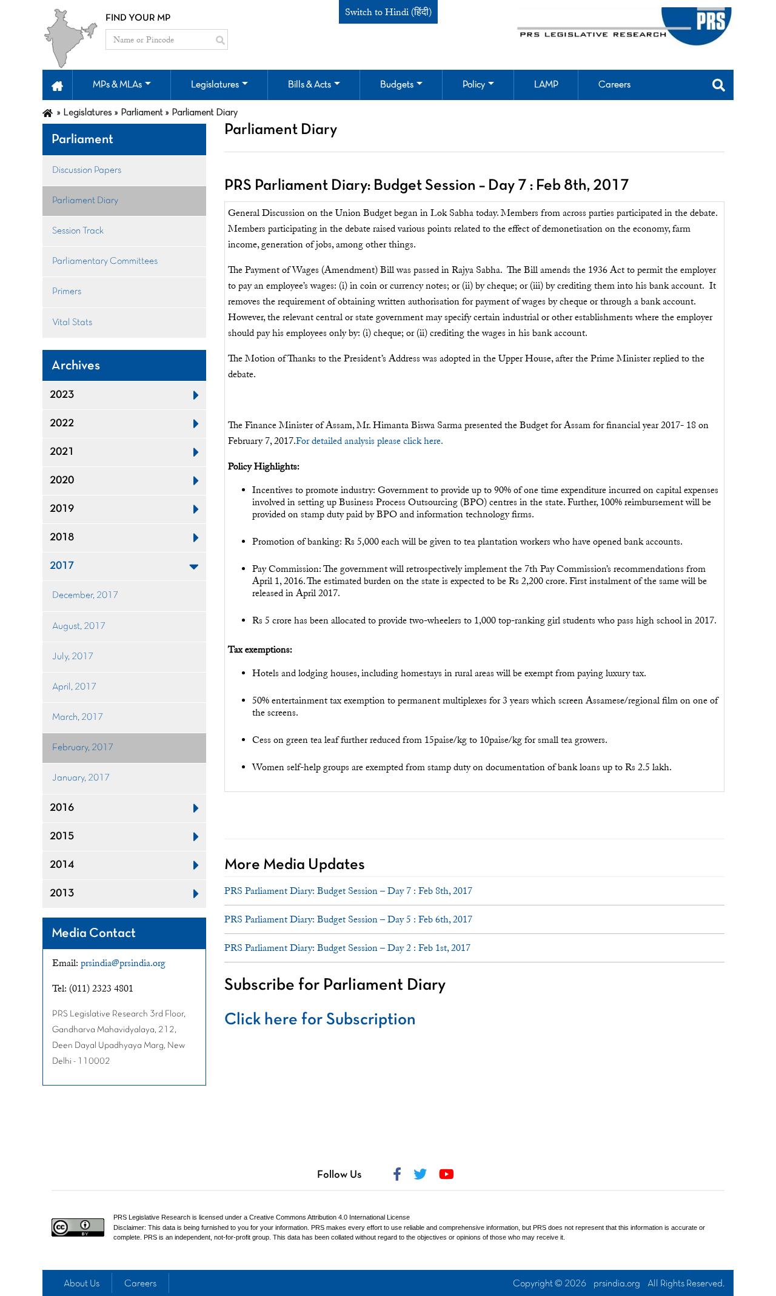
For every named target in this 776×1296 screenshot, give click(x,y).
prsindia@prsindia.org (123, 963)
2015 (62, 836)
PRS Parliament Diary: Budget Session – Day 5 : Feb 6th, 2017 (348, 919)
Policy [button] (474, 85)
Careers (140, 1284)
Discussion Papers (86, 170)
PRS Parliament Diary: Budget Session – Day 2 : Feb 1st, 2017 (347, 948)
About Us (81, 1284)
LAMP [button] (546, 85)
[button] (57, 85)
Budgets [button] (396, 85)
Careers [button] (614, 85)
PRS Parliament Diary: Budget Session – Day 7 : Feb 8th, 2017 (348, 891)
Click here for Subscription (320, 1020)
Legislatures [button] (215, 85)
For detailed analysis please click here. (369, 441)
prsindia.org (617, 1284)
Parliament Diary (85, 200)
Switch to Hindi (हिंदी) (388, 12)
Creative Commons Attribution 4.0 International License (329, 1217)
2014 (62, 865)
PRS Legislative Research (151, 1217)
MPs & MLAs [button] (117, 85)
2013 (62, 893)
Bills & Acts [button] (309, 85)
